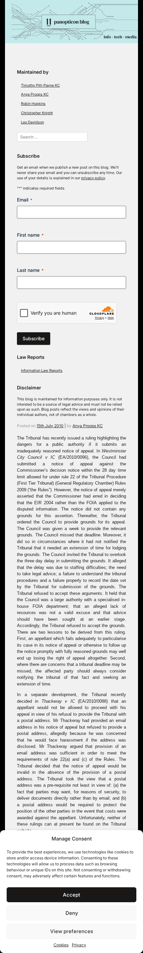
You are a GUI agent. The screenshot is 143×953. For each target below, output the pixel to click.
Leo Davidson (32, 122)
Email (24, 199)
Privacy (79, 944)
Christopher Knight (37, 113)
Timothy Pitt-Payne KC (40, 85)
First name (30, 235)
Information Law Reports (42, 370)
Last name (30, 270)
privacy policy (93, 178)
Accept (71, 895)
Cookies (61, 944)
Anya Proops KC (35, 94)
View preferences (71, 931)
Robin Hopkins (33, 104)
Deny (72, 913)
